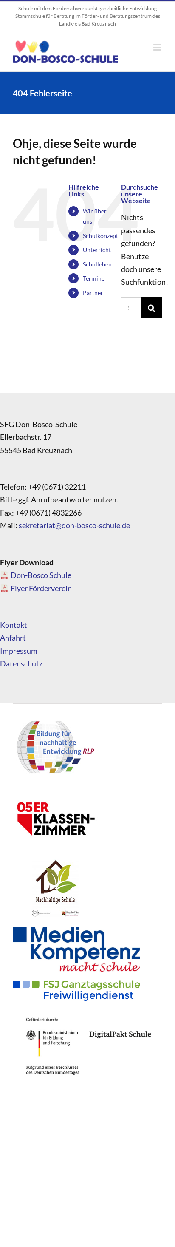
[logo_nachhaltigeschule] (55, 860)
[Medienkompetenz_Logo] (76, 930)
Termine (93, 278)
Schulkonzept (100, 235)
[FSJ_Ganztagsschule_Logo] (76, 984)
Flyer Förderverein (41, 588)
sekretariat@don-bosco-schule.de (74, 525)
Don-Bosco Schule (41, 575)
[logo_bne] (55, 720)
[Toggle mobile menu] (157, 47)
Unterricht (97, 249)
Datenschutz (21, 663)
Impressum (18, 650)
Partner (93, 292)
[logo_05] (55, 790)
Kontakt (13, 624)
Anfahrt (13, 637)
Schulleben (97, 264)
